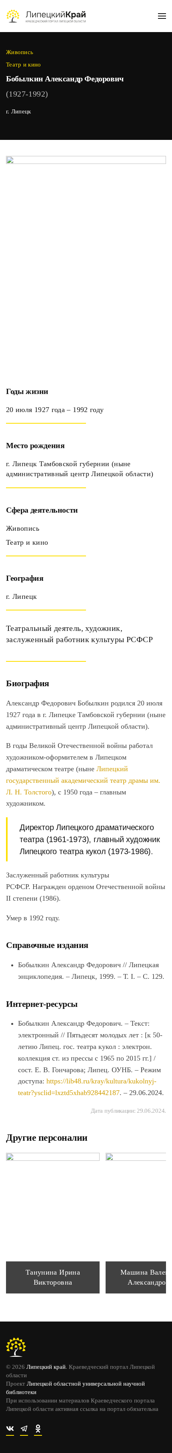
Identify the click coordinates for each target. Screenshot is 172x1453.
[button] (162, 16)
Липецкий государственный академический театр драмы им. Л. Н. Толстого (83, 780)
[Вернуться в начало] (46, 16)
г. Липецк (18, 111)
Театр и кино (23, 64)
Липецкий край (46, 1367)
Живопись (19, 52)
